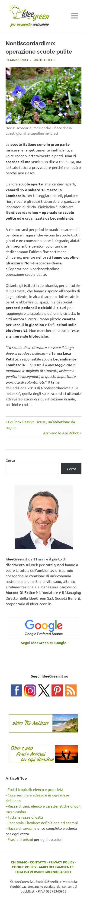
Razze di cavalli (20, 828)
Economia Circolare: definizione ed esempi (43, 822)
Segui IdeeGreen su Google (43, 642)
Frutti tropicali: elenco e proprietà (35, 789)
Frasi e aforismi (20, 839)
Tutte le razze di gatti (25, 817)
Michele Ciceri (44, 60)
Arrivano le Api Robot (61, 432)
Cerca (10, 460)
